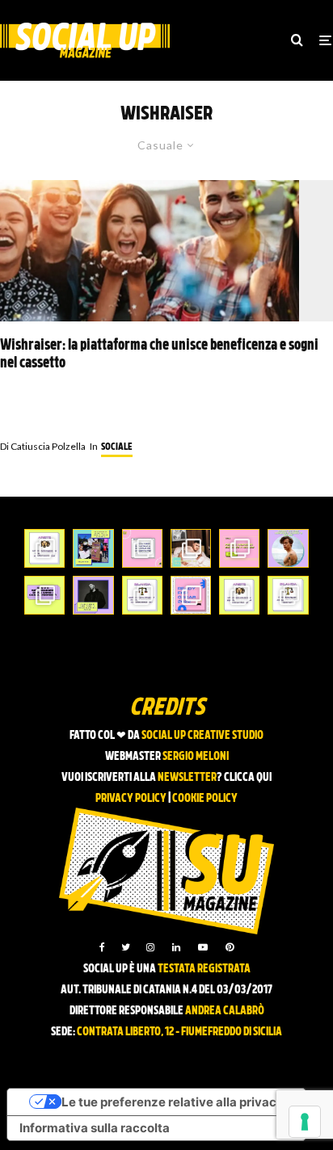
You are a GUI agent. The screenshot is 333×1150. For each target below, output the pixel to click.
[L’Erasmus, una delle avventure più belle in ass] (239, 548)
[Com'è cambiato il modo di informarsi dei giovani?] (44, 595)
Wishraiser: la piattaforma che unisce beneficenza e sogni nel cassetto (159, 354)
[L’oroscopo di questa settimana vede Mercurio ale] (288, 595)
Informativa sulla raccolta (94, 1127)
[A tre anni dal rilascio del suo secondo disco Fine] (288, 548)
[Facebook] (102, 947)
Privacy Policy (130, 799)
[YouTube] (203, 947)
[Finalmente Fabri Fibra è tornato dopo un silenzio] (93, 595)
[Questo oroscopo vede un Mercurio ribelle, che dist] (44, 548)
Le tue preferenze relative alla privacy (172, 1102)
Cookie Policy (205, 799)
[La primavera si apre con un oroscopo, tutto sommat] (142, 595)
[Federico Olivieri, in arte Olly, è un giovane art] (191, 548)
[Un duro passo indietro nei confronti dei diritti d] (93, 548)
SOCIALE (117, 447)
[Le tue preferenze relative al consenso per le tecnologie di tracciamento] (304, 1121)
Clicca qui (248, 778)
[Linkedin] (176, 947)
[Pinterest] (229, 947)
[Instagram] (150, 947)
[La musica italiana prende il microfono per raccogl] (142, 548)
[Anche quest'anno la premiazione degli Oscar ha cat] (191, 595)
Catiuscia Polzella (43, 446)
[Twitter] (125, 947)
